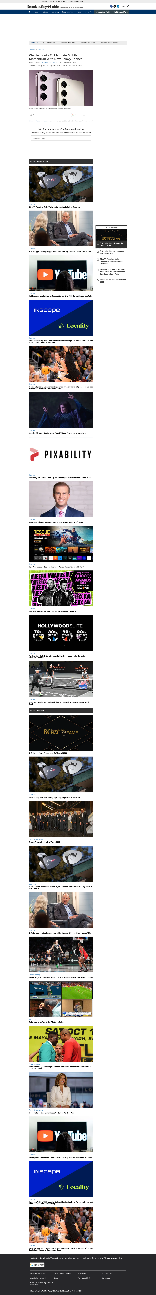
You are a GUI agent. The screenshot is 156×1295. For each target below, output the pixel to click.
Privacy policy (83, 1273)
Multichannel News (76, 2)
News (36, 12)
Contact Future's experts (62, 1273)
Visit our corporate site (112, 1258)
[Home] (29, 12)
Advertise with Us (84, 1278)
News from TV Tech (88, 43)
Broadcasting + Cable (58, 2)
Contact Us (106, 1278)
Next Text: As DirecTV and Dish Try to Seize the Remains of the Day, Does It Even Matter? (112, 271)
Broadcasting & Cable (49, 62)
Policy (79, 12)
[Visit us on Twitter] (114, 6)
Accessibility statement (38, 1278)
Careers (56, 1278)
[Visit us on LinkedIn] (118, 6)
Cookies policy (107, 1273)
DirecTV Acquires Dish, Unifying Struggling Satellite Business (111, 261)
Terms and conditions (37, 1273)
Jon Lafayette (35, 62)
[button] (125, 6)
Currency (55, 12)
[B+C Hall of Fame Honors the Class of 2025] (111, 238)
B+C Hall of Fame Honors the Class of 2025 (111, 244)
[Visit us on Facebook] (111, 6)
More (87, 12)
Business (32, 50)
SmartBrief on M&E (68, 43)
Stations (45, 12)
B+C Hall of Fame (49, 43)
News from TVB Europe (109, 43)
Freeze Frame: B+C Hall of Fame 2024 (113, 281)
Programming (67, 12)
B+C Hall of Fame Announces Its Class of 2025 (112, 252)
